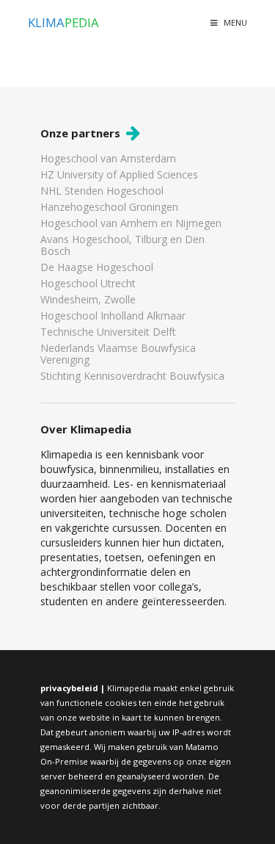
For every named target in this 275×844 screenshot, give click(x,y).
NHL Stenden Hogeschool (102, 191)
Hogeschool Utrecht (88, 283)
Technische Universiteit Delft (108, 332)
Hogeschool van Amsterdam (108, 159)
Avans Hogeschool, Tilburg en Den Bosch (122, 245)
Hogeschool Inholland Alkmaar (113, 315)
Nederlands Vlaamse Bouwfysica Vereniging (118, 354)
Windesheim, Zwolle (88, 299)
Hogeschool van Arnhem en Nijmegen (130, 223)
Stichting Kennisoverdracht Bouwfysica (132, 375)
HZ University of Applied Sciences (119, 174)
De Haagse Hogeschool (96, 267)
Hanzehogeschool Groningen (109, 207)
